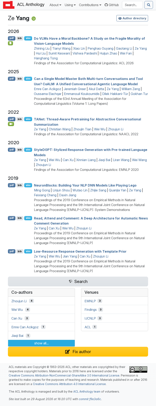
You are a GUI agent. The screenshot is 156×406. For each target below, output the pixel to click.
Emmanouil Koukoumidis (82, 94)
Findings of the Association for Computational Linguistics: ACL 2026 (84, 63)
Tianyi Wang (61, 48)
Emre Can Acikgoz (47, 89)
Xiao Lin (79, 48)
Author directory (134, 18)
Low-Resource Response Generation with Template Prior (80, 251)
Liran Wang (121, 160)
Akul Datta (96, 89)
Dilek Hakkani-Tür (115, 94)
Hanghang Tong (46, 58)
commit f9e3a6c (90, 399)
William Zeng (130, 89)
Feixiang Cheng (45, 195)
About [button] (53, 5)
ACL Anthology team (86, 391)
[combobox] (132, 5)
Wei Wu (99, 129)
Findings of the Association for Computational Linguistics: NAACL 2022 (86, 134)
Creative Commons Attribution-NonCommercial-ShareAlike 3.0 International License (64, 375)
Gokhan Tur (139, 94)
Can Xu (68, 160)
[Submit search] (148, 5)
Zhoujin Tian (82, 129)
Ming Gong (42, 190)
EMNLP (90, 301)
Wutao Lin (80, 190)
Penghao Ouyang (100, 48)
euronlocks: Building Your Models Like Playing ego (85, 185)
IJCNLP (90, 318)
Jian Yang (70, 256)
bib (20, 38)
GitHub (114, 5)
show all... (41, 343)
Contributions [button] (89, 5)
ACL (87, 327)
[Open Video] (11, 124)
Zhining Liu (42, 48)
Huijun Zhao (108, 53)
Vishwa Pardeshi (85, 53)
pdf (12, 38)
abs (28, 38)
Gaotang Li (124, 48)
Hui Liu (41, 53)
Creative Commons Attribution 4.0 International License (69, 384)
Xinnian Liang (86, 160)
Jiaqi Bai (104, 160)
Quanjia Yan (117, 190)
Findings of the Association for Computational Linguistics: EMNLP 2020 (86, 170)
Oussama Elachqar (47, 94)
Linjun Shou (61, 190)
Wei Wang (139, 160)
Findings (90, 310)
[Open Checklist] (10, 43)
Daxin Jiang (67, 195)
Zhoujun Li (115, 129)
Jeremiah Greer (75, 89)
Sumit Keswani (59, 53)
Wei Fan (126, 53)
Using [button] (69, 5)
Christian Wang (60, 129)
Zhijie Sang (98, 190)
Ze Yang (141, 48)
